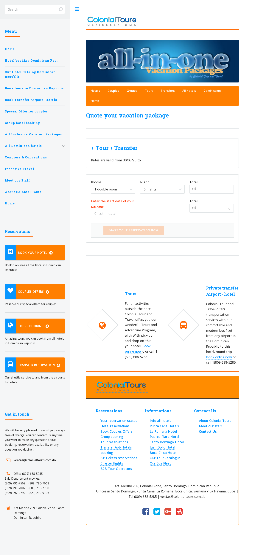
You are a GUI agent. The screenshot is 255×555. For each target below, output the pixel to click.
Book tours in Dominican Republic (34, 88)
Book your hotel (33, 253)
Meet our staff (210, 426)
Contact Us (208, 431)
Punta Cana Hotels (164, 426)
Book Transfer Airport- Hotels (31, 100)
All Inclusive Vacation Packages (33, 134)
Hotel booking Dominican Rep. (31, 60)
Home (95, 101)
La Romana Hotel (163, 431)
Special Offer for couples (26, 111)
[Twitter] (156, 512)
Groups (132, 91)
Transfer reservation (37, 365)
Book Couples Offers (116, 431)
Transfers (168, 91)
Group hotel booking (22, 123)
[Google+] (167, 512)
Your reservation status (118, 420)
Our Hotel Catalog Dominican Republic (30, 74)
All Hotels (189, 91)
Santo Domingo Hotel (167, 442)
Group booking (111, 436)
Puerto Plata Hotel (164, 436)
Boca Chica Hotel (163, 452)
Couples (113, 91)
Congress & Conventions (26, 157)
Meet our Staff (17, 180)
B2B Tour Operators (116, 468)
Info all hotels (160, 420)
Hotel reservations (115, 426)
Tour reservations (114, 442)
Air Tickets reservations (118, 458)
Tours (149, 91)
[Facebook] (145, 512)
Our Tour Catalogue (165, 458)
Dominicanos (212, 91)
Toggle (77, 9)
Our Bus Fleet (160, 463)
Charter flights (111, 463)
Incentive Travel (19, 169)
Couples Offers (32, 292)
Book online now (219, 357)
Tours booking (32, 326)
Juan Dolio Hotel (162, 447)
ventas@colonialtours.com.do (35, 460)
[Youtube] (179, 512)
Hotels (95, 91)
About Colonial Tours (215, 420)
